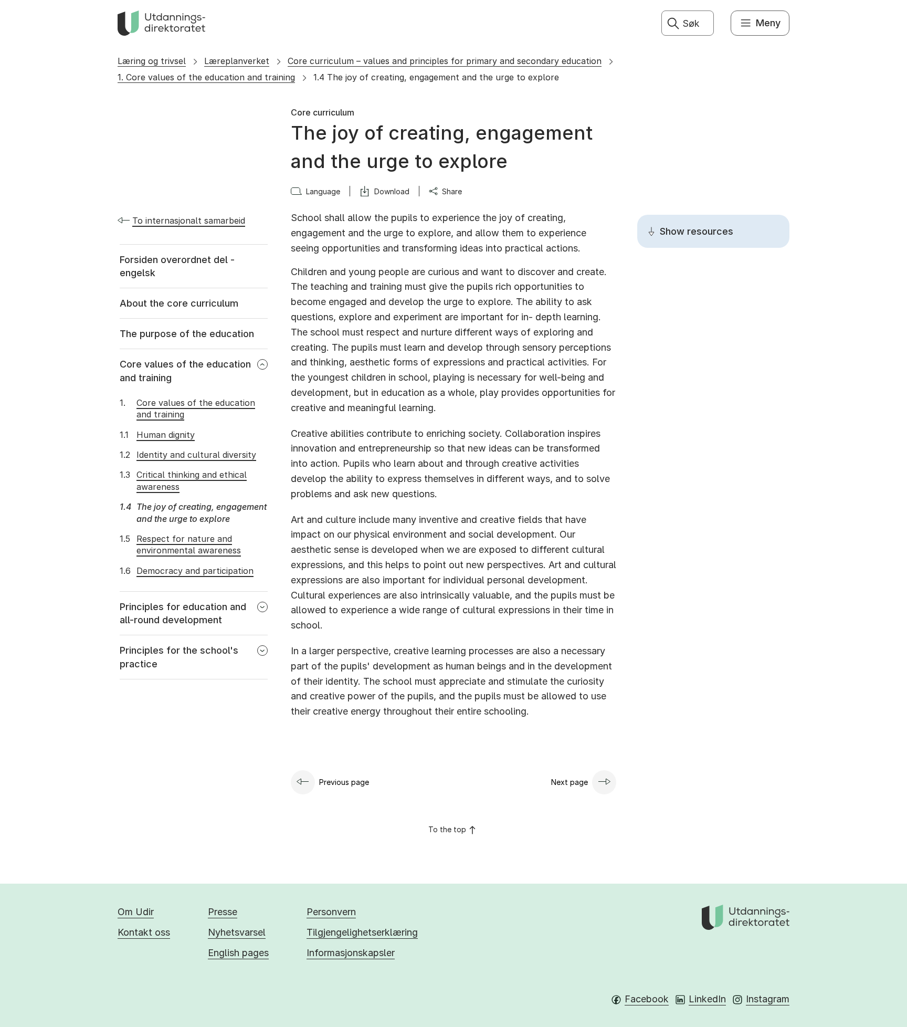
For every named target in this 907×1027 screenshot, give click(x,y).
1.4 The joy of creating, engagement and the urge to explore (436, 77)
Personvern (331, 911)
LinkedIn (707, 998)
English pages (238, 952)
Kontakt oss (144, 932)
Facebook (647, 998)
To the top (447, 829)
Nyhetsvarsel (237, 932)
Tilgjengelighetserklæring (362, 932)
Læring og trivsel (152, 61)
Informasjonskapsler (351, 952)
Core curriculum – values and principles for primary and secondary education (445, 61)
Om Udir (136, 911)
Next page (569, 782)
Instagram (767, 998)
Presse (222, 911)
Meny (768, 22)
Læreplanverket (236, 61)
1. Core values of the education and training (206, 77)
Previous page (344, 782)
